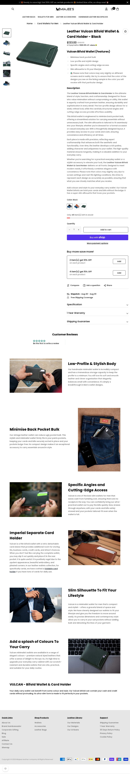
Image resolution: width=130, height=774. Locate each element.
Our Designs (72, 726)
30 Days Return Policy (110, 729)
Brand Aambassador (11, 726)
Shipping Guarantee (109, 722)
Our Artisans (73, 729)
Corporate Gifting (10, 729)
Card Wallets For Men (47, 23)
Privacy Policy (106, 733)
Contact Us (7, 744)
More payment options (97, 243)
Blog (4, 733)
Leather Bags (28, 16)
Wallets (38, 722)
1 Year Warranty (107, 726)
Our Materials (73, 722)
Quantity (71, 223)
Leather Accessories (66, 16)
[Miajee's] (65, 9)
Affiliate (5, 740)
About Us (6, 722)
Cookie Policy (106, 737)
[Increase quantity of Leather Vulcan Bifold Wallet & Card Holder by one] (78, 230)
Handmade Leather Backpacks (93, 16)
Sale (4, 737)
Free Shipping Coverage (82, 297)
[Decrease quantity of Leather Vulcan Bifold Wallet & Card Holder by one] (69, 230)
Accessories (40, 726)
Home (29, 23)
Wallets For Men (46, 16)
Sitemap (5, 747)
